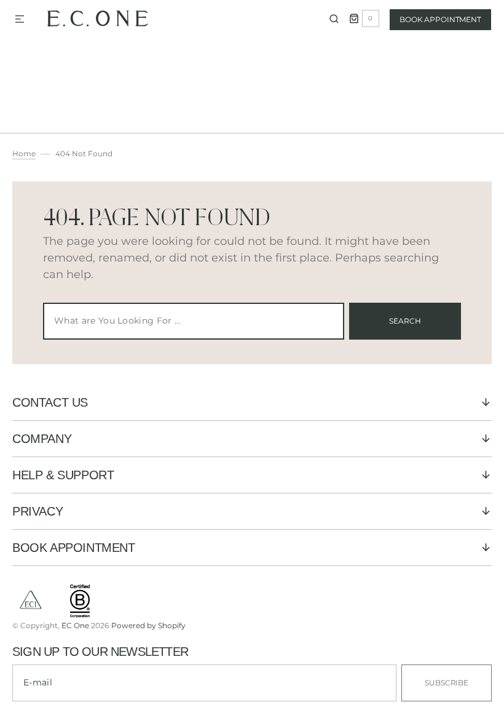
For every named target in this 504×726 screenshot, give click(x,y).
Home (24, 153)
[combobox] (193, 321)
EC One (75, 625)
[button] (19, 19)
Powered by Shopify (148, 625)
